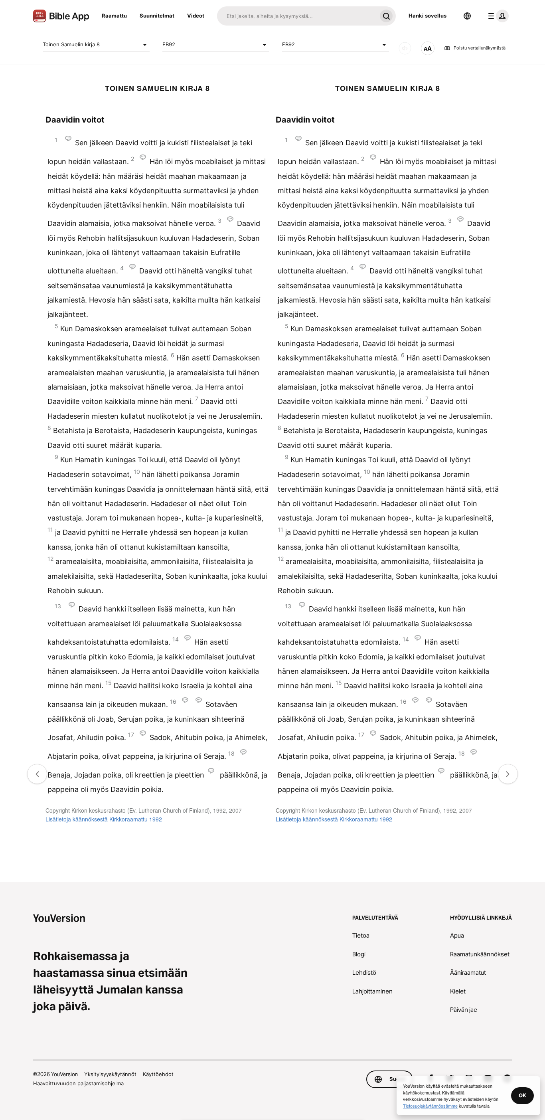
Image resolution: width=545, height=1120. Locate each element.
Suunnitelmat (157, 15)
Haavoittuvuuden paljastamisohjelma (78, 1083)
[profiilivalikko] (497, 16)
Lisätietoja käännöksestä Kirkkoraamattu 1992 (103, 819)
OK (522, 1095)
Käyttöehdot (158, 1074)
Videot (195, 15)
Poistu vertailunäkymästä (480, 48)
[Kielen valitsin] (467, 16)
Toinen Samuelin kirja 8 (71, 44)
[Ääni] (405, 48)
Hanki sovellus (427, 15)
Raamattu (114, 15)
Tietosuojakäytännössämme (430, 1105)
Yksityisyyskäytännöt (110, 1074)
